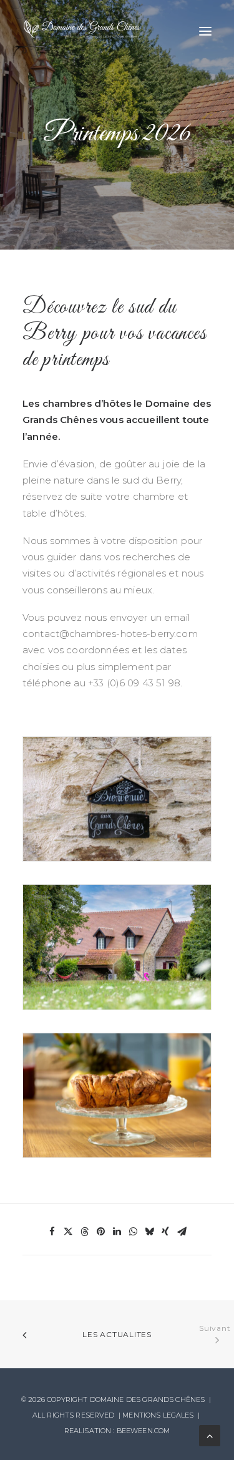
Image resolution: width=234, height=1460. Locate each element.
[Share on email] (182, 1231)
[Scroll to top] (209, 1435)
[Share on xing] (165, 1231)
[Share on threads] (84, 1231)
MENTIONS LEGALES (157, 1415)
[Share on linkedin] (117, 1231)
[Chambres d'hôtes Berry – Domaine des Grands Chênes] (82, 31)
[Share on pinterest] (101, 1231)
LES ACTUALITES (117, 1334)
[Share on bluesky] (149, 1231)
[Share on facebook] (52, 1231)
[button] (205, 31)
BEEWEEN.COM (143, 1430)
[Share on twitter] (68, 1231)
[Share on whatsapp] (133, 1231)
